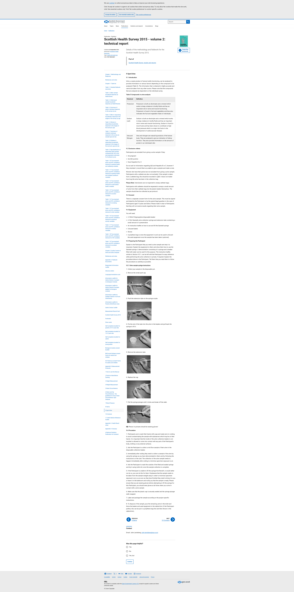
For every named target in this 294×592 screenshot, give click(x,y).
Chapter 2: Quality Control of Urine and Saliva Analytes (113, 251)
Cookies (125, 577)
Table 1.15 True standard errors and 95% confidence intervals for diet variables (112, 210)
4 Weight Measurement (111, 384)
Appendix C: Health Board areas (112, 424)
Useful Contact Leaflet (111, 307)
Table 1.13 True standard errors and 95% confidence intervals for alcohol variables (112, 192)
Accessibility (107, 577)
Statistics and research (136, 26)
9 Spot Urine (108, 410)
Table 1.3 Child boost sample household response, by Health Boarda (112, 102)
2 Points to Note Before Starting (111, 376)
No (130, 551)
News (117, 26)
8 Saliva (107, 406)
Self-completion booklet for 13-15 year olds (112, 332)
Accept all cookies (110, 14)
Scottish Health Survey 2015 (113, 315)
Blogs (156, 26)
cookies (111, 3)
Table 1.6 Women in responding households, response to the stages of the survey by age (112, 124)
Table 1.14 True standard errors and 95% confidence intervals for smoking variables (112, 202)
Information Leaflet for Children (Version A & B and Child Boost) (112, 296)
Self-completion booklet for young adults (112, 343)
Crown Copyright (133, 577)
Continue (129, 561)
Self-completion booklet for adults (112, 338)
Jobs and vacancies (144, 577)
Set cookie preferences (143, 15)
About (105, 26)
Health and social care (112, 55)
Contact (119, 577)
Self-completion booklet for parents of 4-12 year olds (112, 327)
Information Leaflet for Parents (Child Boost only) (112, 303)
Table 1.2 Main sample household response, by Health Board (111, 94)
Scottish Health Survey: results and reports (142, 63)
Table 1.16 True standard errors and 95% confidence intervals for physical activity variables (112, 218)
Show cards (108, 322)
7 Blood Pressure (109, 403)
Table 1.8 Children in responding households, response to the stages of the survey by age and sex (112, 143)
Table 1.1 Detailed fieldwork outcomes (112, 88)
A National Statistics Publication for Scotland (111, 433)
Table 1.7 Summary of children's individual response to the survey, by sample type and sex (112, 134)
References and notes (111, 80)
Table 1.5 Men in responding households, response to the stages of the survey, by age (113, 116)
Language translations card (112, 274)
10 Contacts (108, 414)
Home (105, 30)
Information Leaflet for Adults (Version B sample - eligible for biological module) (112, 288)
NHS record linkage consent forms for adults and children (112, 355)
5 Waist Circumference (111, 388)
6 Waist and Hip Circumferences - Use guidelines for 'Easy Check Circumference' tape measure (112, 395)
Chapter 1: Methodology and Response (113, 75)
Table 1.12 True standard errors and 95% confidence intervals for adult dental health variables (112, 183)
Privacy (152, 577)
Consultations (149, 26)
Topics (111, 26)
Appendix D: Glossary (111, 429)
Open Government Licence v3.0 (130, 583)
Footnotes (108, 318)
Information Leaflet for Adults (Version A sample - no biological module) (112, 280)
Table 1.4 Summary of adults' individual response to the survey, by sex (112, 109)
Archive (114, 577)
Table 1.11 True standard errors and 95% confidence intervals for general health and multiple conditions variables (112, 173)
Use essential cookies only (126, 14)
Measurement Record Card (112, 311)
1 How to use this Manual (112, 372)
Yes (130, 547)
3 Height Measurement (111, 381)
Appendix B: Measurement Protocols (112, 367)
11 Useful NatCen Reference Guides (112, 418)
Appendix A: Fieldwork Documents (111, 260)
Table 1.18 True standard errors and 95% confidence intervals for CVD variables (112, 236)
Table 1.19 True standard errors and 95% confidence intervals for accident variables (112, 244)
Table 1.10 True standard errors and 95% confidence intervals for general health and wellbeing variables (112, 163)
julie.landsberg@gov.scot (150, 532)
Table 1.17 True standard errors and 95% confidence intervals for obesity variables (112, 227)
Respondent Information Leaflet (111, 266)
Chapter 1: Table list (110, 83)
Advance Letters (109, 271)
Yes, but (131, 555)
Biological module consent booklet (112, 349)
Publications (124, 26)
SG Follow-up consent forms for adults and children (113, 361)
